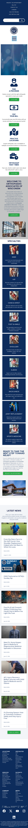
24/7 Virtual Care (14, 14)
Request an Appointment (14, 2)
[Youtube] (17, 811)
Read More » (7, 551)
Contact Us (14, 7)
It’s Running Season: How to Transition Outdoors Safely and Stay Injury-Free (13, 715)
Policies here (16, 826)
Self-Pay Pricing (14, 12)
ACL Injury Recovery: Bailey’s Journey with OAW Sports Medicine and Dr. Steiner (14, 680)
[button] (3, 60)
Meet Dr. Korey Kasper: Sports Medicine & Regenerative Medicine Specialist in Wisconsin (13, 645)
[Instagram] (24, 811)
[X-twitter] (11, 811)
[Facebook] (4, 811)
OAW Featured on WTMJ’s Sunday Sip (14, 577)
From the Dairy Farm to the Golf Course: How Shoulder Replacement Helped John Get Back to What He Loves (13, 543)
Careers (14, 9)
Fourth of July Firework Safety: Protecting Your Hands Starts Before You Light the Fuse (13, 610)
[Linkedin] (14, 817)
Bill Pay (14, 5)
